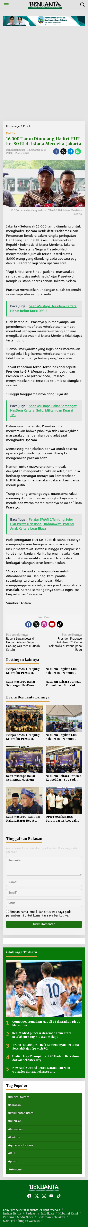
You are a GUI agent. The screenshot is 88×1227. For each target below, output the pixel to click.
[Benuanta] (45, 4)
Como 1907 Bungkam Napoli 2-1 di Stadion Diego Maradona (46, 1023)
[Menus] (6, 5)
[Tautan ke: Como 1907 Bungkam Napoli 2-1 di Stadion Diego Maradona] (44, 988)
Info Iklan (47, 1213)
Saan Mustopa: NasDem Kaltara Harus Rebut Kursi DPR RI (23, 818)
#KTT (11, 1153)
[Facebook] (28, 624)
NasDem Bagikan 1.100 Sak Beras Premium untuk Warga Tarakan (62, 671)
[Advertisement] (44, 75)
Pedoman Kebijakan (51, 1217)
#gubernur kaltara (20, 1145)
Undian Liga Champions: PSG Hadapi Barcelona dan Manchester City (45, 1058)
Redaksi (31, 1213)
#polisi (12, 1161)
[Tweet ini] (63, 151)
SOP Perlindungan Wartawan (22, 1221)
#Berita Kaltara (18, 1097)
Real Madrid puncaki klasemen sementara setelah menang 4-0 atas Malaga (41, 1035)
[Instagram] (44, 624)
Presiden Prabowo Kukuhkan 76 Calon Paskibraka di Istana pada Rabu (64, 642)
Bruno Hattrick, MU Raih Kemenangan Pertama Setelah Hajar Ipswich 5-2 (45, 1046)
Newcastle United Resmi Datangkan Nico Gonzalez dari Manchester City (41, 1069)
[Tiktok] (60, 624)
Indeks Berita (12, 1213)
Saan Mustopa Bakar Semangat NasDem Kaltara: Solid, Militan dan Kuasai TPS (24, 683)
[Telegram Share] (71, 151)
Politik (10, 133)
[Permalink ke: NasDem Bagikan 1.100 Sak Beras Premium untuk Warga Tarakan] (64, 718)
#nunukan (14, 1121)
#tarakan (14, 1105)
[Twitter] (36, 624)
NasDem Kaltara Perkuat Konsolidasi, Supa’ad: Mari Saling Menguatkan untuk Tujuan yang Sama (63, 683)
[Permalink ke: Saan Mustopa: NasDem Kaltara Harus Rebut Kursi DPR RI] (24, 800)
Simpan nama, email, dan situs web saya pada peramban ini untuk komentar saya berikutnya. (38, 913)
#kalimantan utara (21, 1113)
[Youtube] (52, 624)
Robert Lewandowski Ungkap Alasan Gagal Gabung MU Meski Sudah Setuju (23, 642)
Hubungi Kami (68, 1213)
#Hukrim (14, 1137)
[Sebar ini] (56, 151)
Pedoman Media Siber (18, 1217)
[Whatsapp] (78, 151)
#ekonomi (15, 1169)
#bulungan (15, 1129)
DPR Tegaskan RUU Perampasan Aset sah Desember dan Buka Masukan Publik (61, 818)
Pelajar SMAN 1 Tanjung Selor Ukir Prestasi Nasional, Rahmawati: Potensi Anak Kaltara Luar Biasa (23, 671)
